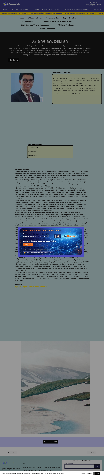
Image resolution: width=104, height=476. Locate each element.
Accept (97, 473)
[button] (80, 230)
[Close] (102, 473)
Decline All (89, 473)
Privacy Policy (60, 473)
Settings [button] (83, 473)
